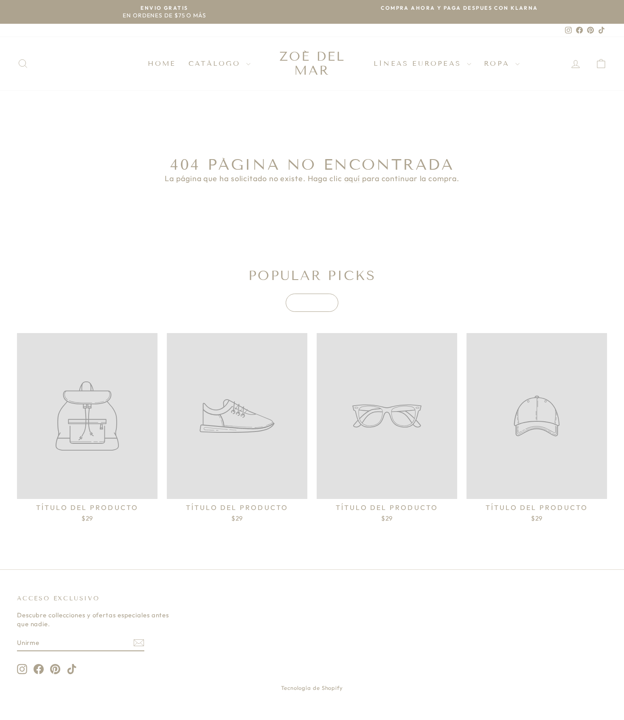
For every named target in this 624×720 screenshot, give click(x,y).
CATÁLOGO (216, 63)
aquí (352, 178)
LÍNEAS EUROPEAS (419, 63)
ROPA (498, 63)
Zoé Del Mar (312, 63)
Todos (312, 303)
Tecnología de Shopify (312, 687)
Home (162, 63)
